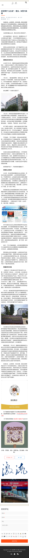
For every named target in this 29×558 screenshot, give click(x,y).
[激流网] (14, 3)
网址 (3, 521)
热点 (4, 17)
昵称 (3, 513)
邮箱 (3, 517)
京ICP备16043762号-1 (21, 549)
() (10, 457)
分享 (20, 457)
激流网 (4, 19)
